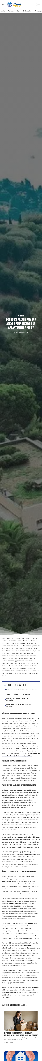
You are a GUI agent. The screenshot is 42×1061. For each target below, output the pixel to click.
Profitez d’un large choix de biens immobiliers (17, 699)
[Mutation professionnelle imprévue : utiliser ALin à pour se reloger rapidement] (21, 1021)
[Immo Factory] (14, 4)
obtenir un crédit (27, 778)
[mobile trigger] (3, 4)
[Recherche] (33, 4)
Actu (8, 1053)
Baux (8, 1013)
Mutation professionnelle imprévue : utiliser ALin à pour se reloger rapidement (21, 1034)
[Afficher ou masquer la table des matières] (33, 685)
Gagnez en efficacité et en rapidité (18, 694)
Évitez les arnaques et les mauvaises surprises (18, 705)
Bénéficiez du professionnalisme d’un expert (21, 690)
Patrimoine (21, 316)
